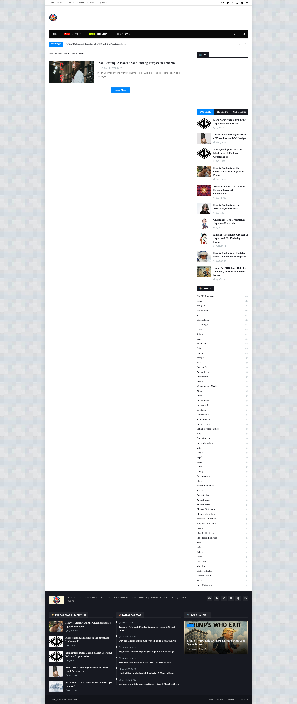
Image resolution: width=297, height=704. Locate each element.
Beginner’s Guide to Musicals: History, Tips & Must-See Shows (149, 684)
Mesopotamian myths (222, 386)
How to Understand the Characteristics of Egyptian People (228, 171)
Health (222, 528)
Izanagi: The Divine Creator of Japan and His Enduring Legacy (230, 238)
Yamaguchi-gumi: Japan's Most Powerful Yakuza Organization (228, 153)
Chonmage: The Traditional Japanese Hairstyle (229, 221)
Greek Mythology (222, 443)
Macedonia (222, 566)
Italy (222, 542)
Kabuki (222, 552)
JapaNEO (103, 3)
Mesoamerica (222, 414)
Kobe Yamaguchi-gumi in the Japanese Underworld (229, 121)
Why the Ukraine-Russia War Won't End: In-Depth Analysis (147, 640)
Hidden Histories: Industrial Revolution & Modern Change (147, 673)
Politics (222, 329)
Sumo (222, 462)
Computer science (222, 476)
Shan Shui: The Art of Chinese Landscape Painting (88, 684)
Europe (222, 353)
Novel (222, 580)
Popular (205, 112)
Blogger (222, 357)
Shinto (222, 334)
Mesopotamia (222, 320)
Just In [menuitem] (76, 34)
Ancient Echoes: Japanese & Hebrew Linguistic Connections (229, 190)
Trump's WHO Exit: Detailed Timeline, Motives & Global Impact (229, 272)
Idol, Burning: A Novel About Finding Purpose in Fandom (136, 63)
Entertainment (222, 438)
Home (51, 3)
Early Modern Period (222, 518)
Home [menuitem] (55, 34)
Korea (222, 556)
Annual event (222, 372)
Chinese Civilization (222, 509)
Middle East (222, 310)
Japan (222, 301)
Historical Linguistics (222, 537)
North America (222, 405)
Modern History (222, 575)
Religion (222, 305)
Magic (222, 452)
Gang (222, 338)
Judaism (222, 547)
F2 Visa (222, 362)
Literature (222, 561)
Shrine (222, 490)
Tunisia (222, 466)
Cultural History (222, 424)
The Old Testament (222, 296)
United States (222, 400)
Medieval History (222, 571)
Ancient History (222, 495)
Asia (222, 348)
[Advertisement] (185, 17)
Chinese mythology (222, 514)
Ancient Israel (222, 500)
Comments (239, 112)
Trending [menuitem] (103, 34)
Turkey (222, 471)
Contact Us (69, 3)
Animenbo (91, 3)
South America (222, 419)
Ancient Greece (222, 367)
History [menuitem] (122, 34)
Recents (222, 112)
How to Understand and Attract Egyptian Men (226, 207)
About (59, 3)
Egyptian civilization (222, 523)
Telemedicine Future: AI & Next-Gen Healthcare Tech (145, 662)
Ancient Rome (222, 504)
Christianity (222, 376)
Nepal (222, 457)
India (222, 448)
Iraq (222, 315)
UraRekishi (72, 699)
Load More (121, 90)
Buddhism (222, 410)
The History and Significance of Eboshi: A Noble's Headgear (230, 136)
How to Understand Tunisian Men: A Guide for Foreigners (92, 44)
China (222, 395)
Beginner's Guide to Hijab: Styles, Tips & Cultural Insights (147, 651)
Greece (222, 381)
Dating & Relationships (222, 428)
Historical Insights (222, 533)
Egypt (222, 433)
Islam (222, 481)
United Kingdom (222, 585)
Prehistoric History (222, 485)
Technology (222, 324)
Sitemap (80, 3)
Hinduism (222, 343)
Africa (222, 391)
